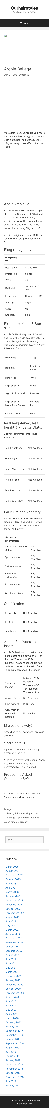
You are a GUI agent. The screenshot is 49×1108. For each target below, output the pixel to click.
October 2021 (12, 946)
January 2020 (13, 1026)
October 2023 (13, 879)
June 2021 (11, 963)
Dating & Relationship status (22, 813)
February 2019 (13, 1056)
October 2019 (12, 1039)
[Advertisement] (24, 106)
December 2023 (14, 875)
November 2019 (14, 1035)
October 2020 (13, 988)
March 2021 (11, 971)
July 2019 (10, 1051)
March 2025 (12, 866)
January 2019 (12, 1060)
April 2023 (11, 887)
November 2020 (14, 984)
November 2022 (14, 904)
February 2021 (13, 976)
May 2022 (10, 925)
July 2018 (10, 1081)
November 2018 (14, 1068)
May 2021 (10, 967)
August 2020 (12, 997)
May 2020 (10, 1009)
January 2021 (12, 980)
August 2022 (12, 917)
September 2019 (14, 1043)
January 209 (12, 1085)
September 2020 (14, 993)
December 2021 (14, 938)
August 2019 (12, 1047)
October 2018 (12, 1072)
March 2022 (12, 929)
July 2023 (10, 883)
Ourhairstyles (24, 8)
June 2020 (11, 1005)
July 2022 (10, 921)
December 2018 (14, 1064)
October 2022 (13, 908)
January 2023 (13, 896)
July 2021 (10, 959)
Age (9, 809)
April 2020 (11, 1014)
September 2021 (14, 951)
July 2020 (10, 1001)
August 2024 (12, 871)
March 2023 (12, 892)
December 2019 (14, 1030)
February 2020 (13, 1022)
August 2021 (12, 955)
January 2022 (12, 934)
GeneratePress (24, 1103)
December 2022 (14, 900)
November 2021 (14, 942)
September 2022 (14, 913)
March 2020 (12, 1018)
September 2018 (14, 1077)
